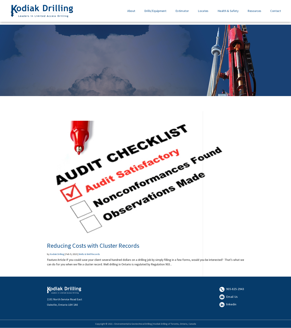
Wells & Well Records (89, 254)
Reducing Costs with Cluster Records (93, 245)
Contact (275, 11)
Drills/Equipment (155, 11)
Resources (254, 11)
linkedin (228, 304)
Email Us (229, 297)
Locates (203, 11)
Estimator (182, 11)
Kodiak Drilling (57, 254)
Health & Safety (228, 11)
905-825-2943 (232, 289)
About (131, 11)
